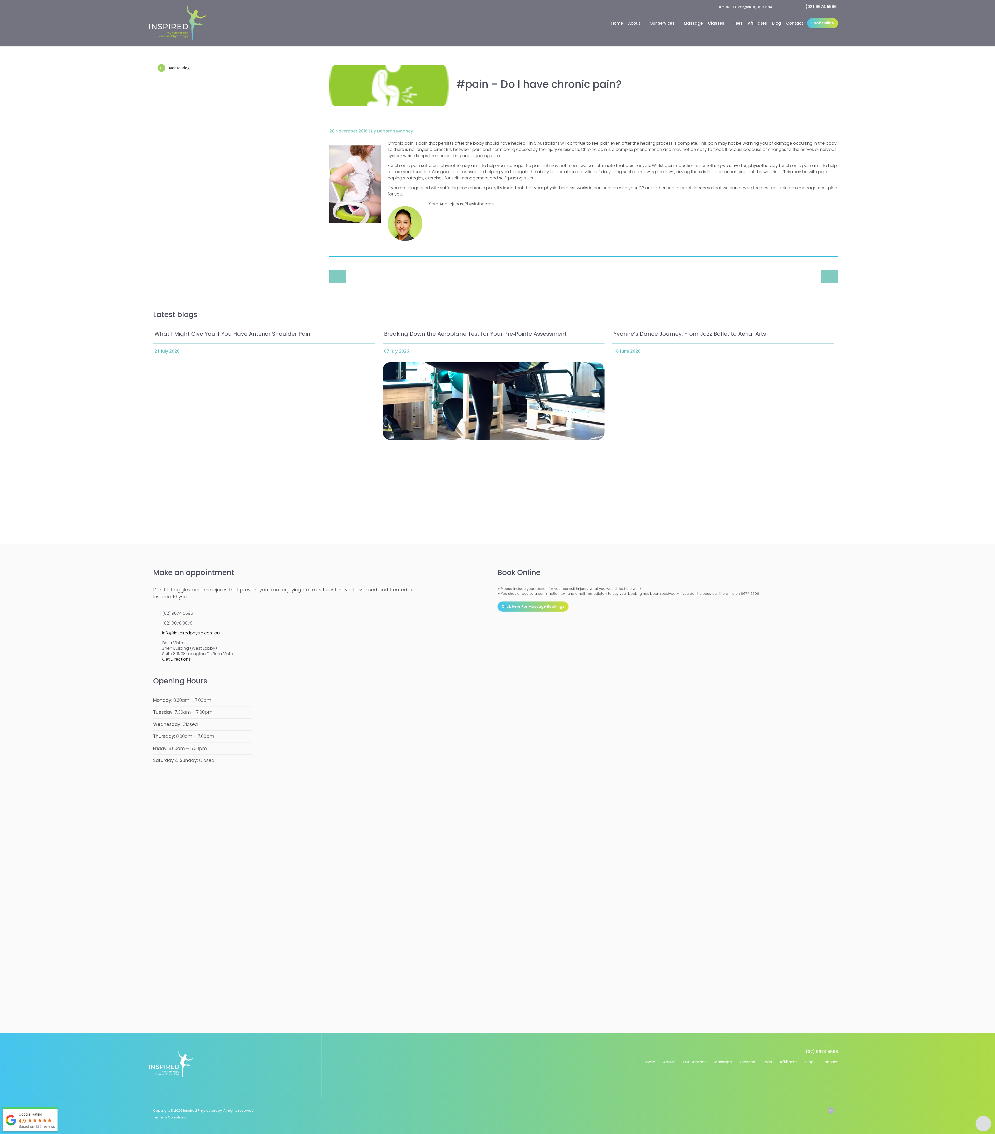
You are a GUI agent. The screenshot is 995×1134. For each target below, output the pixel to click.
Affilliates (757, 23)
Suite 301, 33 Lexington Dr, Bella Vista (744, 7)
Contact (794, 23)
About (634, 23)
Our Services (663, 23)
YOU (831, 1110)
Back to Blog (178, 67)
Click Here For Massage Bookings (533, 606)
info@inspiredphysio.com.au (191, 633)
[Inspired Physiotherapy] (177, 23)
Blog (776, 23)
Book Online (822, 23)
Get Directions (176, 659)
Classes (716, 23)
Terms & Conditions (169, 1117)
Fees (738, 23)
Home (617, 23)
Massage (693, 23)
